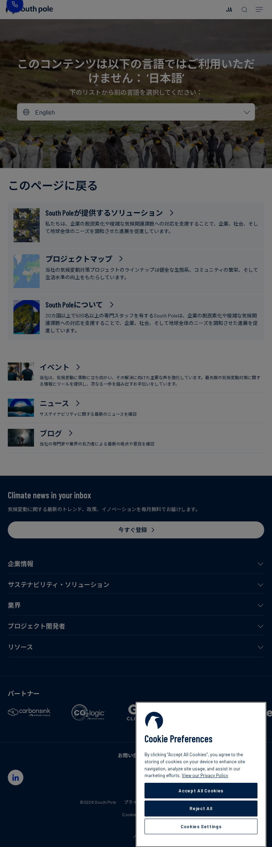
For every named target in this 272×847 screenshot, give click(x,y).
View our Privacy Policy (205, 775)
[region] (201, 774)
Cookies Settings (201, 826)
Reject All (200, 808)
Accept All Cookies (200, 790)
